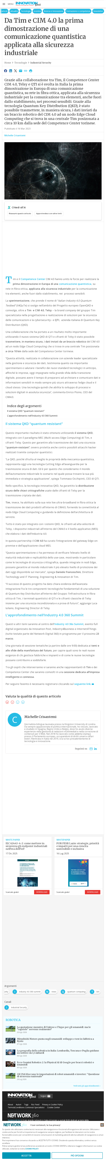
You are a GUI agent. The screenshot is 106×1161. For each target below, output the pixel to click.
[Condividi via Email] (20, 70)
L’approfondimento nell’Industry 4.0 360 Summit (32, 415)
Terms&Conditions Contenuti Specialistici (26, 1107)
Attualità (14, 11)
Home (7, 62)
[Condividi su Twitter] (15, 70)
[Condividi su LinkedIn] (10, 70)
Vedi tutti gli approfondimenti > (86, 1086)
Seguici (43, 1096)
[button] (8, 4)
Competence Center (33, 279)
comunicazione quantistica (75, 284)
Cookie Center (53, 1107)
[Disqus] (53, 798)
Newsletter (98, 11)
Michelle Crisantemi (14, 135)
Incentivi (37, 11)
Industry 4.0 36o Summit (69, 624)
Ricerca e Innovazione (53, 11)
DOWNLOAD (41, 892)
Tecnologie (26, 11)
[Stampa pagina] (30, 70)
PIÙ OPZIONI (77, 1155)
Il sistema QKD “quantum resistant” (25, 410)
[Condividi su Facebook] (5, 70)
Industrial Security (40, 62)
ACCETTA (26, 1155)
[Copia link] (25, 70)
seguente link (82, 684)
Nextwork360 (14, 1120)
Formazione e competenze (78, 11)
